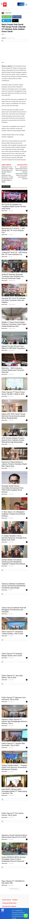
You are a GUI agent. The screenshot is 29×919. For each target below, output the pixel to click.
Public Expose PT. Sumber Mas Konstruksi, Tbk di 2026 (13, 744)
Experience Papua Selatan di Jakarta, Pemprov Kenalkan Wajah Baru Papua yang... (14, 464)
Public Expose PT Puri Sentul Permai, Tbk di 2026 (12, 814)
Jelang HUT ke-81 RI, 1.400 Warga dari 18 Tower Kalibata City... (14, 253)
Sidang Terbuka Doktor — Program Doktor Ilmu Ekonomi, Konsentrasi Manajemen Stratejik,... (14, 767)
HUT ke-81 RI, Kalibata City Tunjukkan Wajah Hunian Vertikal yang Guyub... (14, 206)
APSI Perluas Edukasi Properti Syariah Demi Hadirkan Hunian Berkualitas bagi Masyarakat (13, 440)
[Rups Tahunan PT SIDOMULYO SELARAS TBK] (14, 872)
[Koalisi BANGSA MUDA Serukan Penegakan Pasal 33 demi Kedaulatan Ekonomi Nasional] (14, 849)
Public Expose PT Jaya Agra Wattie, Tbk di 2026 (12, 676)
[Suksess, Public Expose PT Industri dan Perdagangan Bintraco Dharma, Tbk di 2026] (14, 711)
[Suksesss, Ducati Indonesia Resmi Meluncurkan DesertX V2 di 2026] (14, 827)
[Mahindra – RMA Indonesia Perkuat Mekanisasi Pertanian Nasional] (14, 360)
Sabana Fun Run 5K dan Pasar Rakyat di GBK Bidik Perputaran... (14, 347)
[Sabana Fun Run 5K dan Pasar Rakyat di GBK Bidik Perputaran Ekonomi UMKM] (14, 338)
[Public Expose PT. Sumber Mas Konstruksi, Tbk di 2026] (14, 735)
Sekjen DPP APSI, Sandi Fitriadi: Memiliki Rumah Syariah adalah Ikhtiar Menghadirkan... (14, 416)
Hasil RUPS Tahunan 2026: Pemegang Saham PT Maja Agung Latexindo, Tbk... (14, 791)
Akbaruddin (9, 12)
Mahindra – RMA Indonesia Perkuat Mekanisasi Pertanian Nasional (13, 370)
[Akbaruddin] (3, 13)
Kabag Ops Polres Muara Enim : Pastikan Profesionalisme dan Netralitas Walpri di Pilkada (7, 179)
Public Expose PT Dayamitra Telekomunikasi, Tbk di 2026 (12, 633)
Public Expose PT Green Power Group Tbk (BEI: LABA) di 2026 (13, 393)
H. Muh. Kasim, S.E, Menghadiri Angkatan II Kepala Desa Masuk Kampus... (13, 514)
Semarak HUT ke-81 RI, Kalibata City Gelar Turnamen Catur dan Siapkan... (13, 300)
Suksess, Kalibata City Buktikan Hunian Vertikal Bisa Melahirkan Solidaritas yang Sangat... (13, 586)
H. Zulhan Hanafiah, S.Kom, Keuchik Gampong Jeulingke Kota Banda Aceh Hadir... (14, 538)
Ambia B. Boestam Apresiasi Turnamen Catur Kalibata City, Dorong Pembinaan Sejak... (13, 276)
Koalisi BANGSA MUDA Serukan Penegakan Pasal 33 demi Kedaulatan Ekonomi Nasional (14, 859)
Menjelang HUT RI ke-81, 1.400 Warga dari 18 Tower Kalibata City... (13, 230)
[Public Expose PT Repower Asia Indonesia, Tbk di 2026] (14, 689)
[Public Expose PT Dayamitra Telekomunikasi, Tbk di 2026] (14, 623)
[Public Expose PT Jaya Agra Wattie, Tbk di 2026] (14, 667)
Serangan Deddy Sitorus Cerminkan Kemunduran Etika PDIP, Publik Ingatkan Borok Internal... (12, 489)
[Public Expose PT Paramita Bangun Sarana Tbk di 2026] (14, 645)
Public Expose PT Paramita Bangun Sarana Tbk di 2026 (12, 655)
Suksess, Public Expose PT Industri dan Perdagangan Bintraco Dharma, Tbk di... (14, 721)
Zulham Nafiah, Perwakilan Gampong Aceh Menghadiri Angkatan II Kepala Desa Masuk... (14, 562)
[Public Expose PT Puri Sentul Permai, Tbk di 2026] (14, 805)
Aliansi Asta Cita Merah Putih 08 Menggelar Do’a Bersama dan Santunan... (14, 610)
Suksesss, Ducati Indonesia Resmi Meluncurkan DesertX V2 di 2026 (14, 836)
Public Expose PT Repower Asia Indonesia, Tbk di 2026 (14, 698)
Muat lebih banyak (14, 888)
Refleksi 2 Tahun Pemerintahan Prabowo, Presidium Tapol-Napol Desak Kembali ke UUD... (14, 324)
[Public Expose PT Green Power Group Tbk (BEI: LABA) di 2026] (14, 383)
